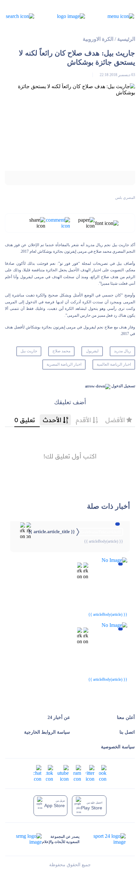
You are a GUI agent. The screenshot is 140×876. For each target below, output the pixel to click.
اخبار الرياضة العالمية (114, 364)
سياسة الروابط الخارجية (47, 732)
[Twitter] (90, 773)
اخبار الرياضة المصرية (64, 364)
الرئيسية (126, 39)
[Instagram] (77, 773)
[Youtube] (63, 773)
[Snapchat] (37, 773)
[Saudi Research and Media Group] (28, 839)
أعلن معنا (126, 717)
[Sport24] (102, 839)
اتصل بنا (127, 732)
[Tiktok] (49, 773)
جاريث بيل (29, 351)
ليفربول (92, 351)
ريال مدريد (122, 351)
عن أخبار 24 (59, 717)
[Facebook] (102, 773)
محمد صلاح (61, 351)
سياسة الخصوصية (118, 746)
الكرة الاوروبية (98, 39)
